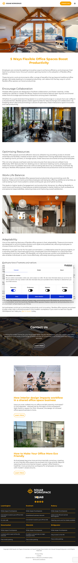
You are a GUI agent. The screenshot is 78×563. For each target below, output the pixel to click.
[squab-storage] (39, 497)
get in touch (26, 311)
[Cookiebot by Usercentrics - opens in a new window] (65, 265)
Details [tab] (39, 270)
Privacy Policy (39, 553)
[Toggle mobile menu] (75, 3)
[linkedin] (40, 502)
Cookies (39, 555)
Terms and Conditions (39, 559)
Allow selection (39, 296)
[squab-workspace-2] (39, 489)
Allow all (61, 296)
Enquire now (66, 3)
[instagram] (38, 502)
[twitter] (42, 502)
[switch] (30, 290)
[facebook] (35, 502)
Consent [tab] (16, 270)
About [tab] (62, 270)
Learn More (19, 415)
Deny (16, 296)
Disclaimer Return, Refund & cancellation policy (39, 557)
